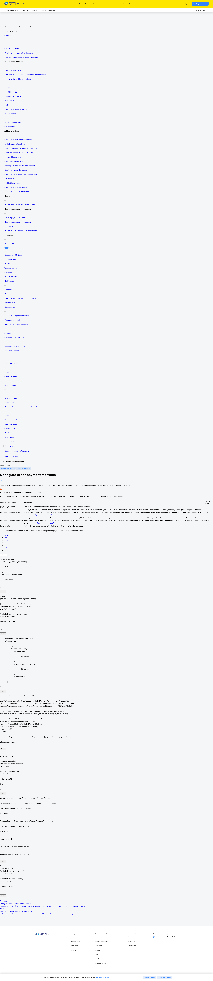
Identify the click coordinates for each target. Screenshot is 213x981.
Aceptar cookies (149, 977)
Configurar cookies (165, 977)
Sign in (187, 4)
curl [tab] (5, 537)
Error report (98, 946)
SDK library (74, 950)
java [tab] (6, 540)
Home (81, 4)
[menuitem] (11, 10)
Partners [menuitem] (115, 4)
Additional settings (11, 456)
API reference (75, 946)
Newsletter (98, 959)
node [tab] (6, 542)
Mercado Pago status (101, 941)
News (96, 954)
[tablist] (3, 555)
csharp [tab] (7, 535)
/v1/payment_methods (44, 515)
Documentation (10, 446)
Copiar (3, 592)
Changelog (98, 937)
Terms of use (132, 941)
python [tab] (7, 548)
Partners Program (100, 963)
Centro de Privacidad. (102, 977)
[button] (108, 42)
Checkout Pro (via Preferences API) (17, 451)
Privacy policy (132, 946)
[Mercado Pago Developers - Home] (14, 3)
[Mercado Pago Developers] (46, 935)
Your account (132, 937)
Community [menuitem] (127, 4)
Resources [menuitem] (104, 4)
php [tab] (5, 545)
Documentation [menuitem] (90, 4)
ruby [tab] (6, 550)
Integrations (74, 937)
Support (97, 950)
